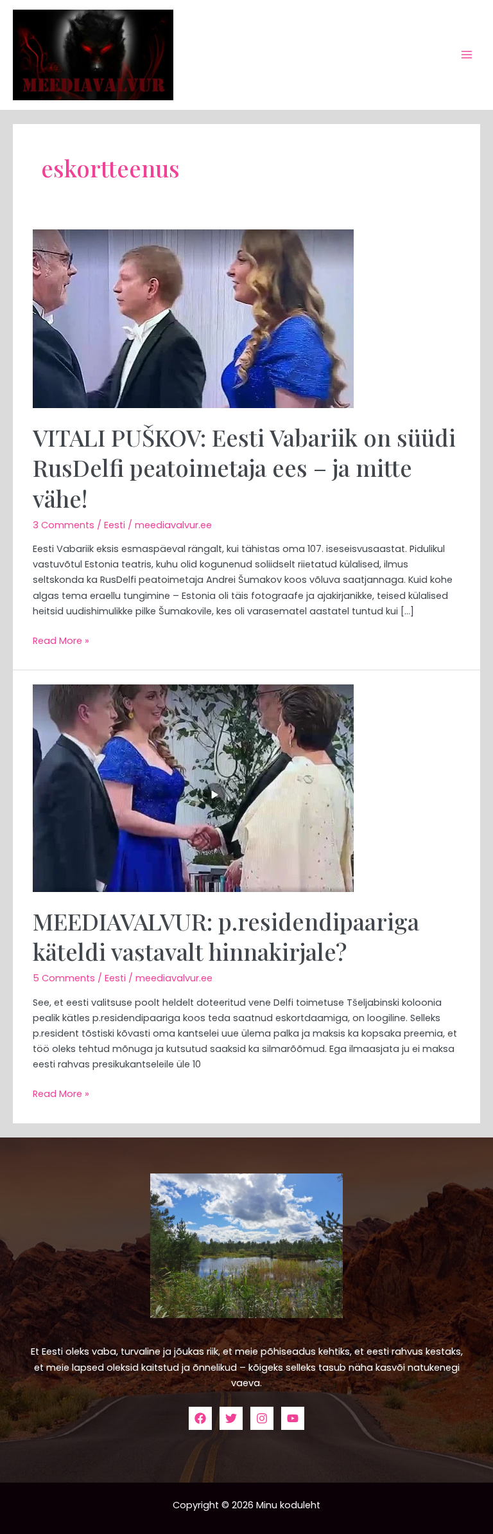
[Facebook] (200, 1418)
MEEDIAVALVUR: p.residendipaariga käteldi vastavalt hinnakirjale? (226, 936)
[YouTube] (292, 1418)
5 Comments (64, 978)
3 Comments (63, 525)
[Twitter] (231, 1418)
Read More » (61, 640)
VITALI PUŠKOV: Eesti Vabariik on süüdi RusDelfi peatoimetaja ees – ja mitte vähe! (244, 467)
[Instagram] (261, 1418)
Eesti (114, 525)
